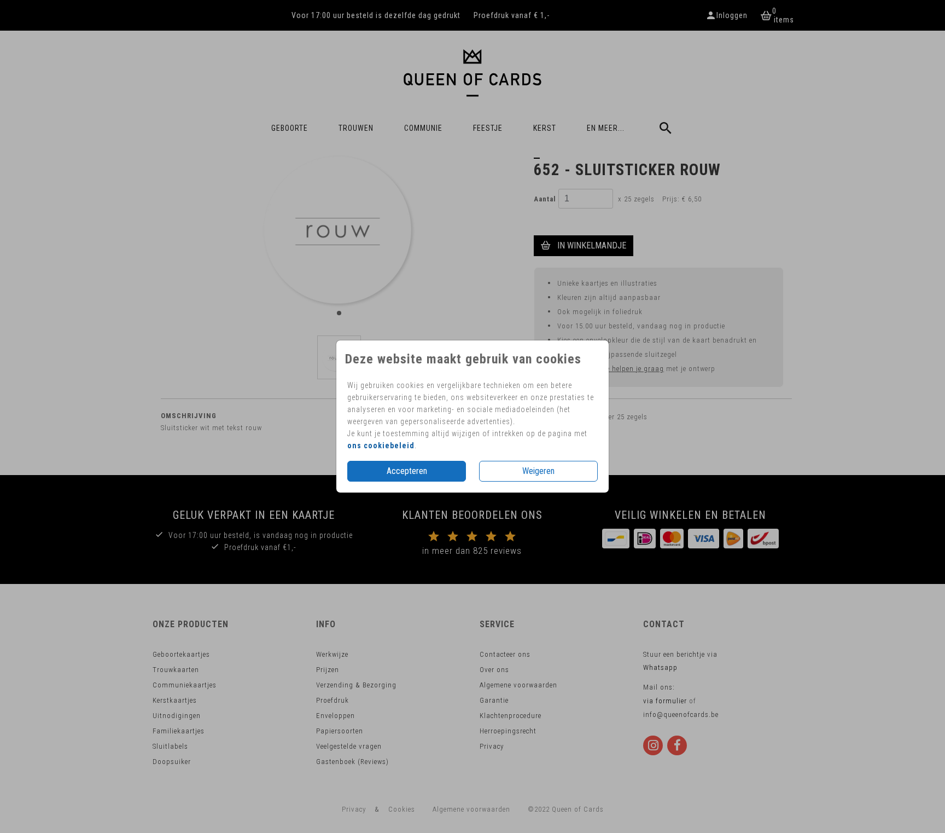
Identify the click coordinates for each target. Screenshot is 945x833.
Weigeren (538, 471)
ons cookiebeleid (381, 445)
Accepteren (407, 471)
